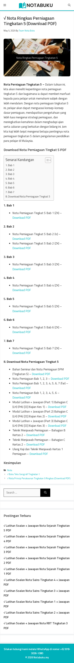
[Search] (45, 493)
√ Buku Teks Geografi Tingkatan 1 (23, 474)
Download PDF (21, 217)
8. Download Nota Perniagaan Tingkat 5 (28, 196)
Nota (9, 470)
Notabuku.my (41, 657)
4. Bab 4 (10, 179)
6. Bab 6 (10, 188)
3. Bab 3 (10, 174)
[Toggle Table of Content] (46, 160)
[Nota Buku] (36, 5)
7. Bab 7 (10, 192)
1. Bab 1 (10, 165)
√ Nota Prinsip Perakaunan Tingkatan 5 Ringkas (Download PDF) (38, 478)
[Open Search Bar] (69, 5)
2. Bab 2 (10, 170)
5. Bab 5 (10, 183)
